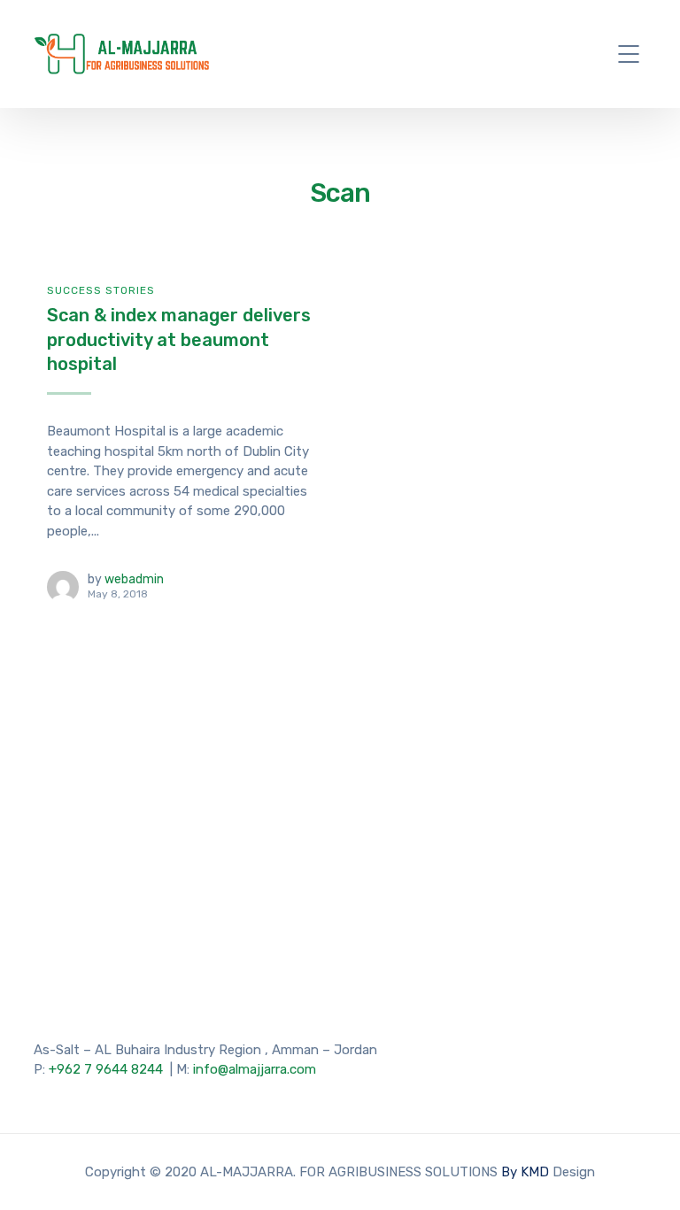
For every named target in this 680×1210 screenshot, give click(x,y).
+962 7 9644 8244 (106, 1069)
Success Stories (101, 290)
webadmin (134, 579)
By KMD (526, 1172)
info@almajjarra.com (254, 1069)
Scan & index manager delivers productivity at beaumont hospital (179, 339)
